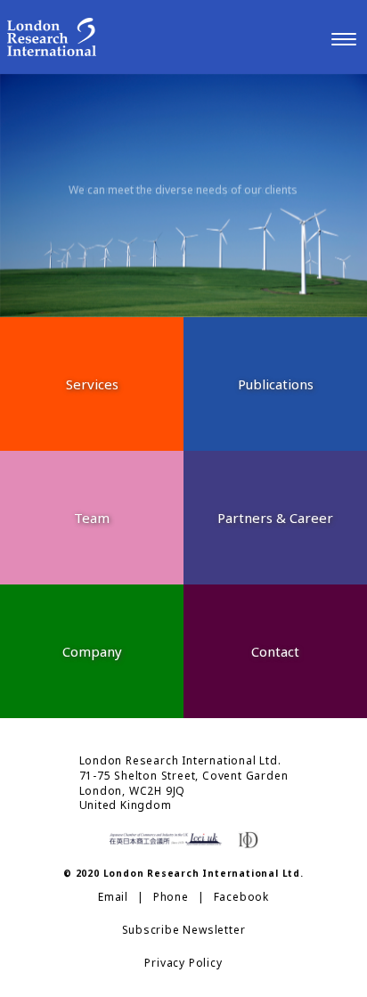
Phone (171, 897)
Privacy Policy (183, 963)
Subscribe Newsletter (184, 930)
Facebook (241, 897)
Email (113, 897)
